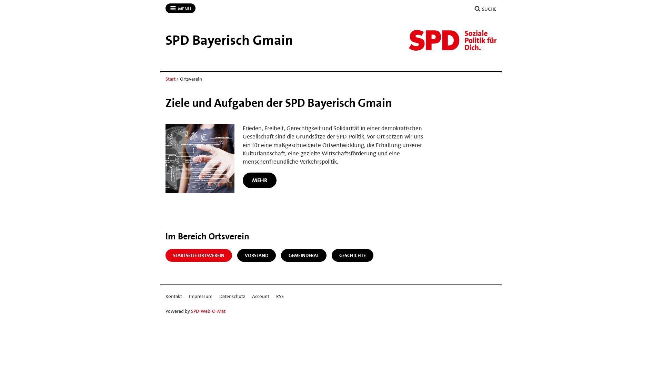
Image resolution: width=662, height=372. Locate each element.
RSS (280, 296)
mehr (260, 180)
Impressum (200, 296)
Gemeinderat (304, 255)
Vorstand (256, 255)
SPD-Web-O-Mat (208, 311)
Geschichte (352, 255)
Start (170, 79)
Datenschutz (232, 296)
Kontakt (174, 296)
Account (260, 296)
